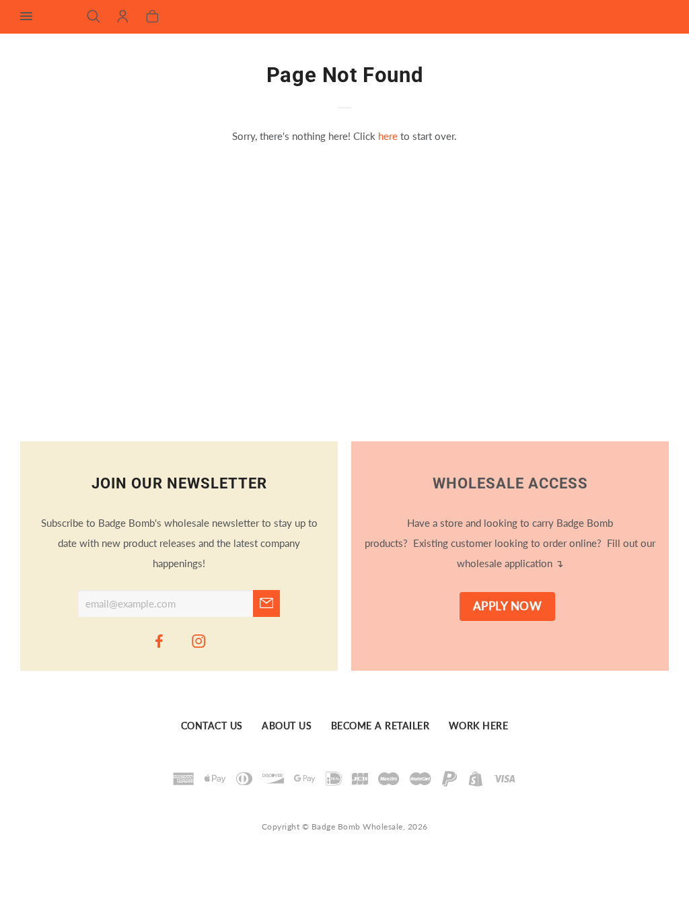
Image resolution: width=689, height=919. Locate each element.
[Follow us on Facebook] (159, 640)
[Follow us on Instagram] (199, 640)
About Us (287, 726)
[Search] (94, 17)
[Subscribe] (266, 603)
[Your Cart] (152, 17)
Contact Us (212, 726)
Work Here (479, 726)
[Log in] (123, 17)
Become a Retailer (380, 726)
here (388, 136)
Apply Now (507, 606)
